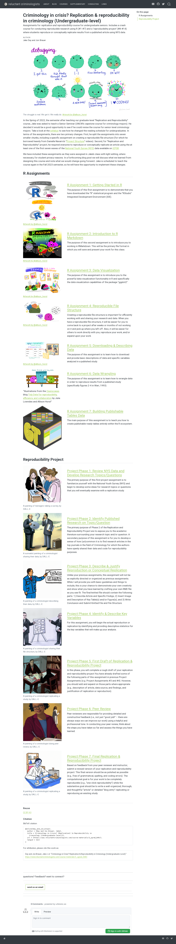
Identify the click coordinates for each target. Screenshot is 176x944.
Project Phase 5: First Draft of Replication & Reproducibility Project (99, 663)
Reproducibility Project (149, 19)
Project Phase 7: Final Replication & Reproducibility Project (93, 758)
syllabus (54, 130)
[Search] (169, 4)
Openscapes (52, 391)
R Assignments (146, 15)
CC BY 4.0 (27, 812)
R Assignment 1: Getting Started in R (94, 185)
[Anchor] (52, 173)
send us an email (35, 887)
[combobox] (169, 4)
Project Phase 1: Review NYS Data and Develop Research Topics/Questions (95, 473)
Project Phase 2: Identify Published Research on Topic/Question (93, 521)
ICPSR (115, 148)
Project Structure (75, 141)
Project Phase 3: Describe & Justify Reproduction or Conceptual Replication (97, 568)
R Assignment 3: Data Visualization (93, 270)
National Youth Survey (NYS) (79, 148)
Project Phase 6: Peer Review (89, 709)
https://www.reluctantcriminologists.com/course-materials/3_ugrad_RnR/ (56, 857)
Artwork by (74, 114)
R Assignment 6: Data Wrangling (91, 374)
